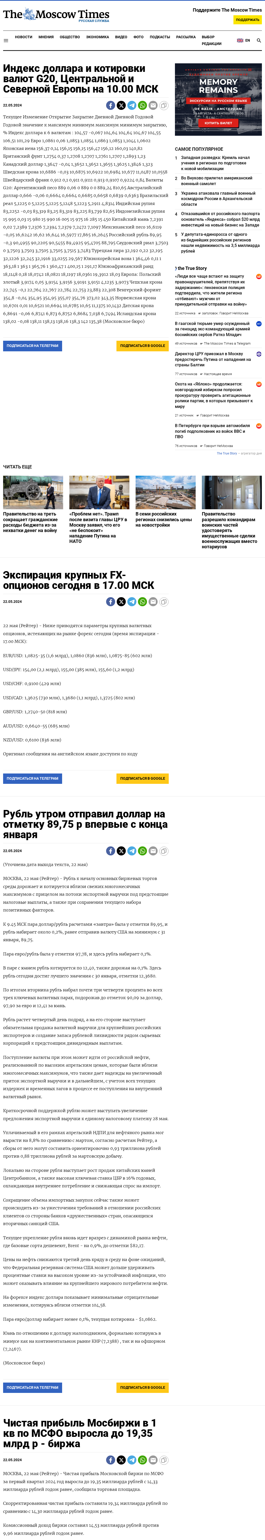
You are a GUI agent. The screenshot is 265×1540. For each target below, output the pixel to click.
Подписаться (132, 800)
